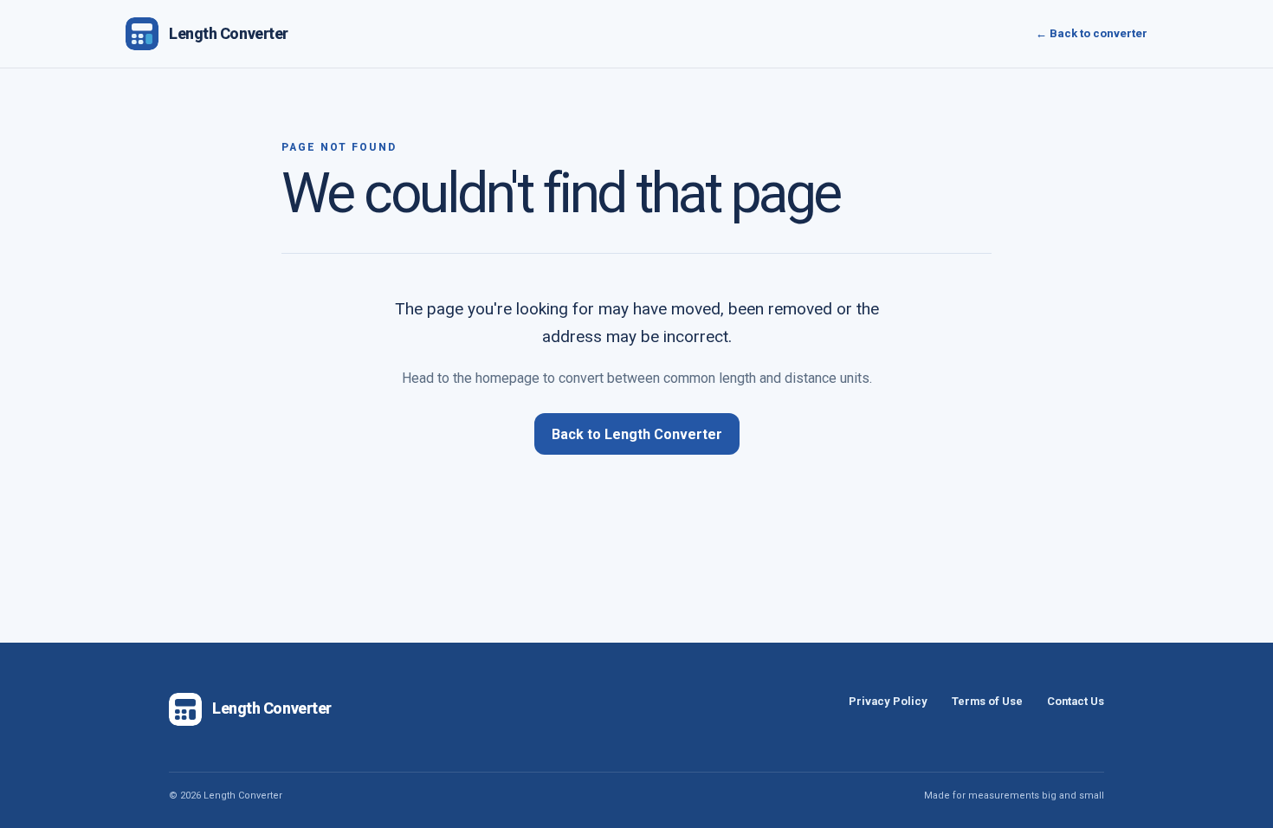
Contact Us (1075, 701)
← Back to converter (1091, 33)
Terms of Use (987, 701)
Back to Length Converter (637, 434)
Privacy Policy (888, 701)
